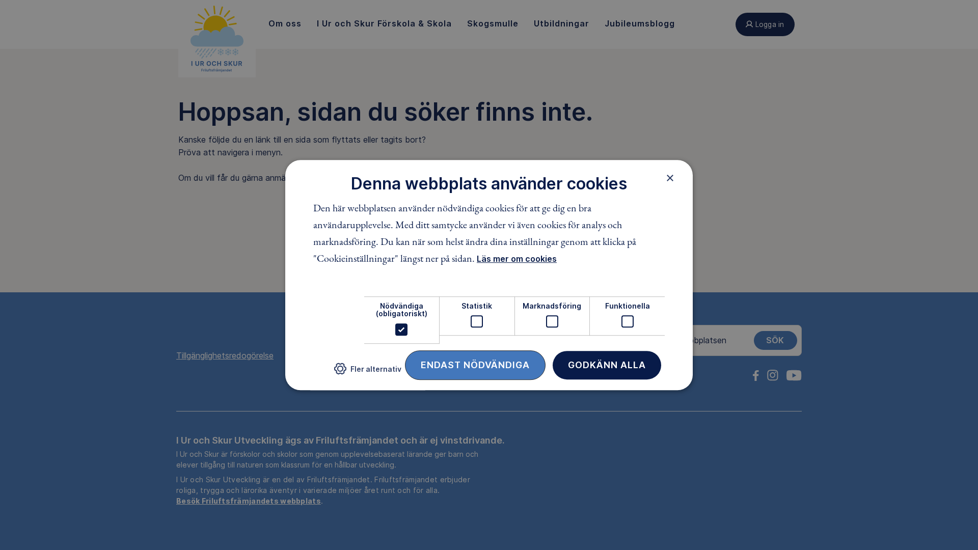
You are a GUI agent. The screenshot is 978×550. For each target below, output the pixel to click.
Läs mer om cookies (517, 259)
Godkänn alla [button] (607, 365)
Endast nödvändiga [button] (475, 365)
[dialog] (489, 275)
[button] (368, 372)
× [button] (670, 178)
